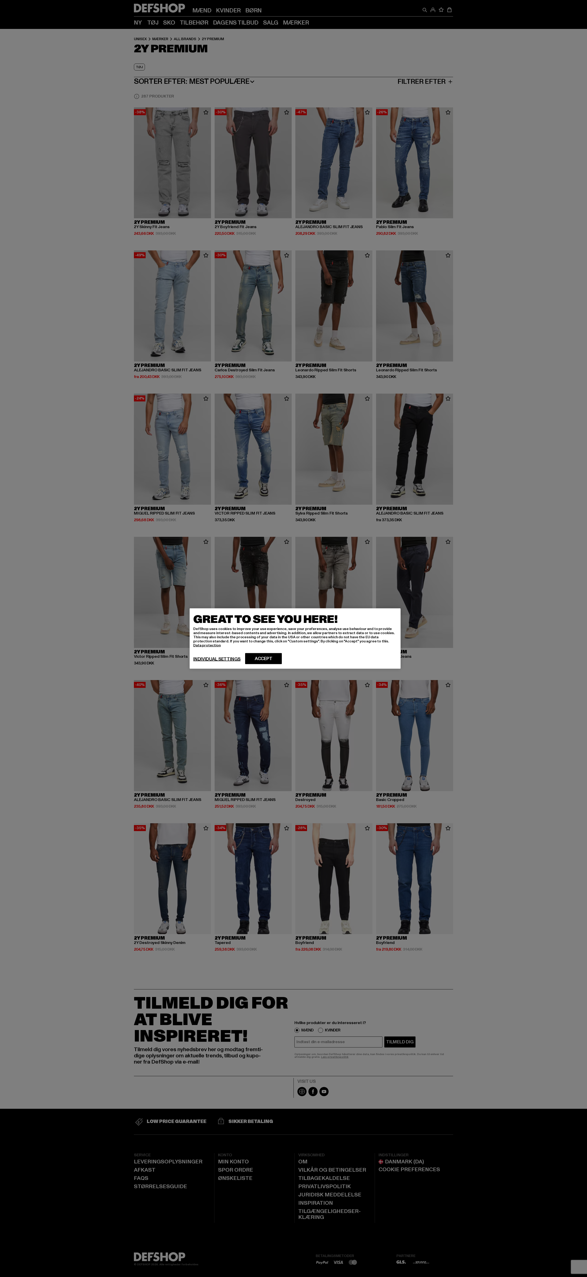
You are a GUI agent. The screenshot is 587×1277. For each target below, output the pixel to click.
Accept (263, 658)
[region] (295, 638)
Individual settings (217, 659)
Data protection (207, 645)
